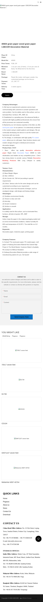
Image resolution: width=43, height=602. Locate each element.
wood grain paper (8, 127)
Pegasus (22, 336)
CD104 (4, 423)
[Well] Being (6, 336)
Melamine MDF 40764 (10, 482)
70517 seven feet (8, 365)
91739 (4, 394)
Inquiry (7, 95)
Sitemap (34, 598)
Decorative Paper (23, 153)
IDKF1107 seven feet (10, 453)
